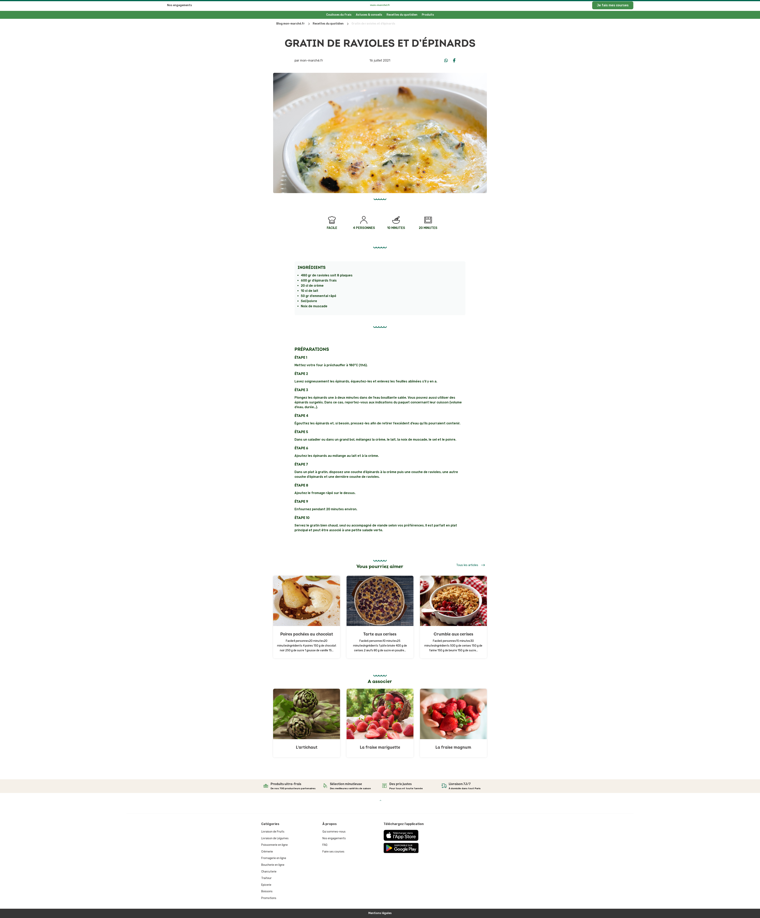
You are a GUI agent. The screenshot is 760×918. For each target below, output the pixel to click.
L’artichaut (306, 747)
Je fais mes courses (613, 5)
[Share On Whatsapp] (446, 60)
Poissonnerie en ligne (274, 845)
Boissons (267, 891)
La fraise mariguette (380, 747)
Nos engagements (179, 5)
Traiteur (266, 878)
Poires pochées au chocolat (306, 634)
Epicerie (266, 885)
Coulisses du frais (339, 14)
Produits (428, 14)
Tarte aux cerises (379, 634)
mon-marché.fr (311, 60)
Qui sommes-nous (334, 831)
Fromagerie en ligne (273, 858)
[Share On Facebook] (454, 60)
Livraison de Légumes (275, 838)
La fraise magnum (453, 747)
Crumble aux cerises (453, 634)
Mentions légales (380, 913)
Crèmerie (267, 851)
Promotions (268, 898)
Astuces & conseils (369, 14)
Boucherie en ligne (272, 865)
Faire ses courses (333, 851)
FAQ (324, 845)
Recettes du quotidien (402, 14)
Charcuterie (268, 871)
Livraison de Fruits (272, 831)
